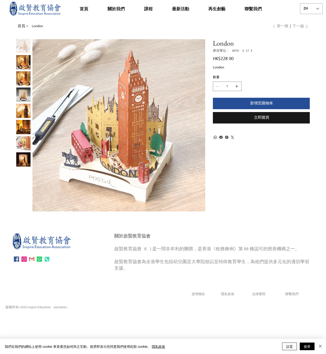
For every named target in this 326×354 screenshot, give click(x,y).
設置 (289, 346)
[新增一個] (237, 86)
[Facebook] (221, 137)
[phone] (47, 259)
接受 (307, 346)
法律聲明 (258, 294)
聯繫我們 (291, 294)
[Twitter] (232, 137)
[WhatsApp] (215, 137)
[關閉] (320, 346)
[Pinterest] (226, 137)
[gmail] (31, 259)
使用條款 (198, 294)
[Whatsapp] (39, 259)
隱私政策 (227, 294)
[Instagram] (24, 259)
